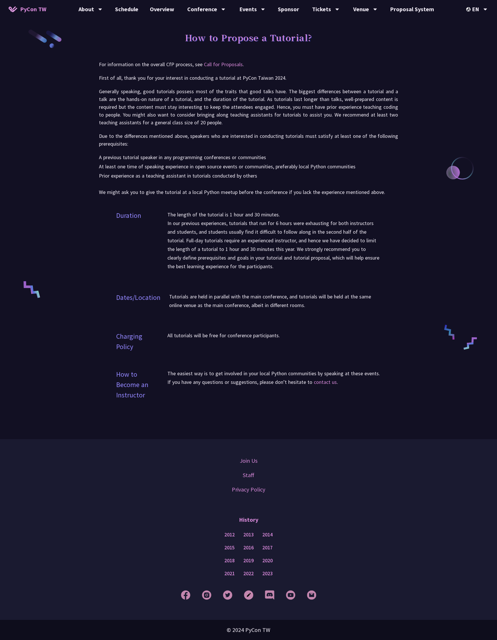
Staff (248, 475)
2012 (229, 535)
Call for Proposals (223, 64)
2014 (267, 535)
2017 (267, 547)
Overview (162, 9)
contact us (325, 382)
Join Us (248, 460)
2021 (229, 573)
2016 (248, 547)
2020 (267, 560)
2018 (229, 560)
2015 (229, 547)
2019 (248, 560)
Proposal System (412, 9)
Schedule (126, 9)
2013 (248, 535)
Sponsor (288, 9)
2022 (248, 573)
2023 (267, 573)
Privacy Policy (248, 489)
